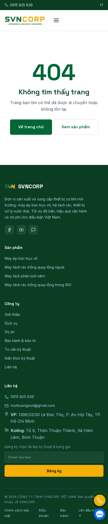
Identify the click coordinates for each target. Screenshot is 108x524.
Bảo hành (64, 512)
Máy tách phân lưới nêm (25, 276)
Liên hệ (11, 367)
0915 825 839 (21, 5)
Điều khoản (43, 512)
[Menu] (56, 20)
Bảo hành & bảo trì (20, 340)
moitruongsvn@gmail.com (33, 405)
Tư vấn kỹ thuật (18, 349)
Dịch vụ (11, 323)
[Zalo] (33, 230)
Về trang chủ (31, 126)
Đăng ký (54, 470)
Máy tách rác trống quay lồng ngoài (34, 267)
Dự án (10, 332)
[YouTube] (21, 230)
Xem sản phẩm (76, 126)
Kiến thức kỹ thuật (20, 358)
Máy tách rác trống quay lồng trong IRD (38, 285)
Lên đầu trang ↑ (89, 512)
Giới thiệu (12, 314)
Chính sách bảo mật (17, 512)
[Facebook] (9, 230)
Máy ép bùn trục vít (21, 258)
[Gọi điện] (99, 500)
